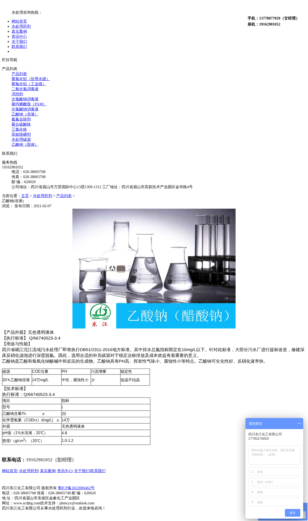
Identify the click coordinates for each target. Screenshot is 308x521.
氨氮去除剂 (21, 119)
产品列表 (19, 74)
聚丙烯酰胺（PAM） (29, 104)
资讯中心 (19, 36)
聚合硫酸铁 (21, 124)
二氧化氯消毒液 (25, 89)
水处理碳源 (21, 139)
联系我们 (19, 47)
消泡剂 (17, 94)
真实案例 (19, 31)
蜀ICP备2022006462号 (76, 488)
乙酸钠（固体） (25, 144)
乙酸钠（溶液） (25, 114)
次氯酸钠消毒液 (25, 99)
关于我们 (19, 41)
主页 (25, 196)
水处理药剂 (21, 26)
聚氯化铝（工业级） (29, 84)
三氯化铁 (19, 129)
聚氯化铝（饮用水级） (31, 79)
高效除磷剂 (21, 134)
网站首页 (19, 21)
